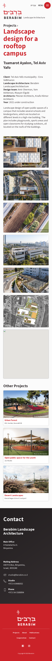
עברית (33, 5)
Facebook (23, 646)
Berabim (12, 11)
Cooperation (21, 638)
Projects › (10, 25)
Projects (16, 633)
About (24, 633)
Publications (34, 633)
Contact (32, 638)
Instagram (29, 646)
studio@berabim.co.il (18, 574)
